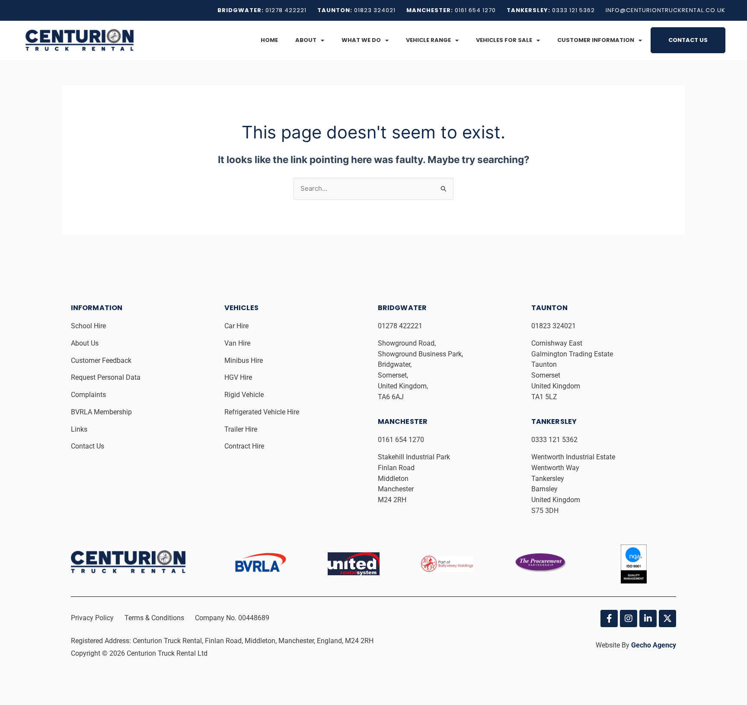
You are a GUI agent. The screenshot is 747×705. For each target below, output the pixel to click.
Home (269, 40)
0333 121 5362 (554, 440)
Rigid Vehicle (244, 395)
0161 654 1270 (401, 440)
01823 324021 (554, 326)
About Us (85, 343)
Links (80, 429)
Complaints (89, 395)
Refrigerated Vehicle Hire (262, 412)
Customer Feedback (102, 360)
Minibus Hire (244, 360)
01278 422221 (401, 326)
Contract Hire (244, 446)
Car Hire (237, 326)
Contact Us (688, 40)
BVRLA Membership (102, 412)
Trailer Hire (240, 429)
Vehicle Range (428, 40)
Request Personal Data (105, 377)
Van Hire (237, 343)
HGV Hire (239, 377)
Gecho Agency (653, 645)
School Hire (89, 326)
